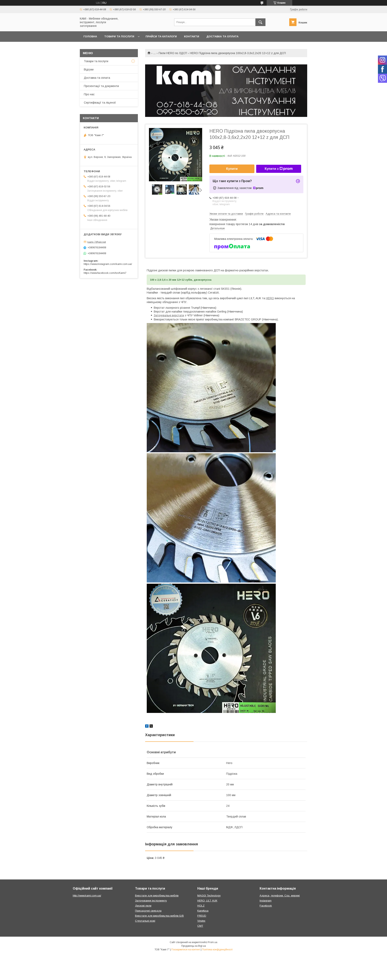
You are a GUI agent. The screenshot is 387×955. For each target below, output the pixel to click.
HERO (270, 298)
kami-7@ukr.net (96, 241)
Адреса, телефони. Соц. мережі (280, 895)
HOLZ (201, 905)
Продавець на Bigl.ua (193, 946)
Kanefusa (202, 910)
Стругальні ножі (145, 920)
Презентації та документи (101, 86)
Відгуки (89, 69)
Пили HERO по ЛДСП (173, 53)
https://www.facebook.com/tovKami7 (105, 272)
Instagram (266, 900)
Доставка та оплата (222, 36)
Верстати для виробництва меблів (157, 895)
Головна (90, 36)
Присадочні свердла (148, 910)
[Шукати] (260, 22)
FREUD (201, 915)
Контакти (191, 36)
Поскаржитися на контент (185, 949)
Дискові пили (143, 905)
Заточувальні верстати (169, 315)
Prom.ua (212, 942)
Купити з (272, 168)
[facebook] (147, 726)
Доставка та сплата (97, 77)
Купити (232, 168)
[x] (151, 726)
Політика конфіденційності (217, 949)
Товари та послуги (119, 36)
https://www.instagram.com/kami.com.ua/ (108, 264)
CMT (200, 925)
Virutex (201, 920)
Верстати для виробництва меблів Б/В (159, 915)
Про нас (89, 94)
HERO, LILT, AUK (207, 900)
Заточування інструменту (151, 900)
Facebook (266, 905)
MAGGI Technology (209, 895)
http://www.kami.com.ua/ (87, 895)
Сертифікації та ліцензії (100, 102)
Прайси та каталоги (161, 36)
